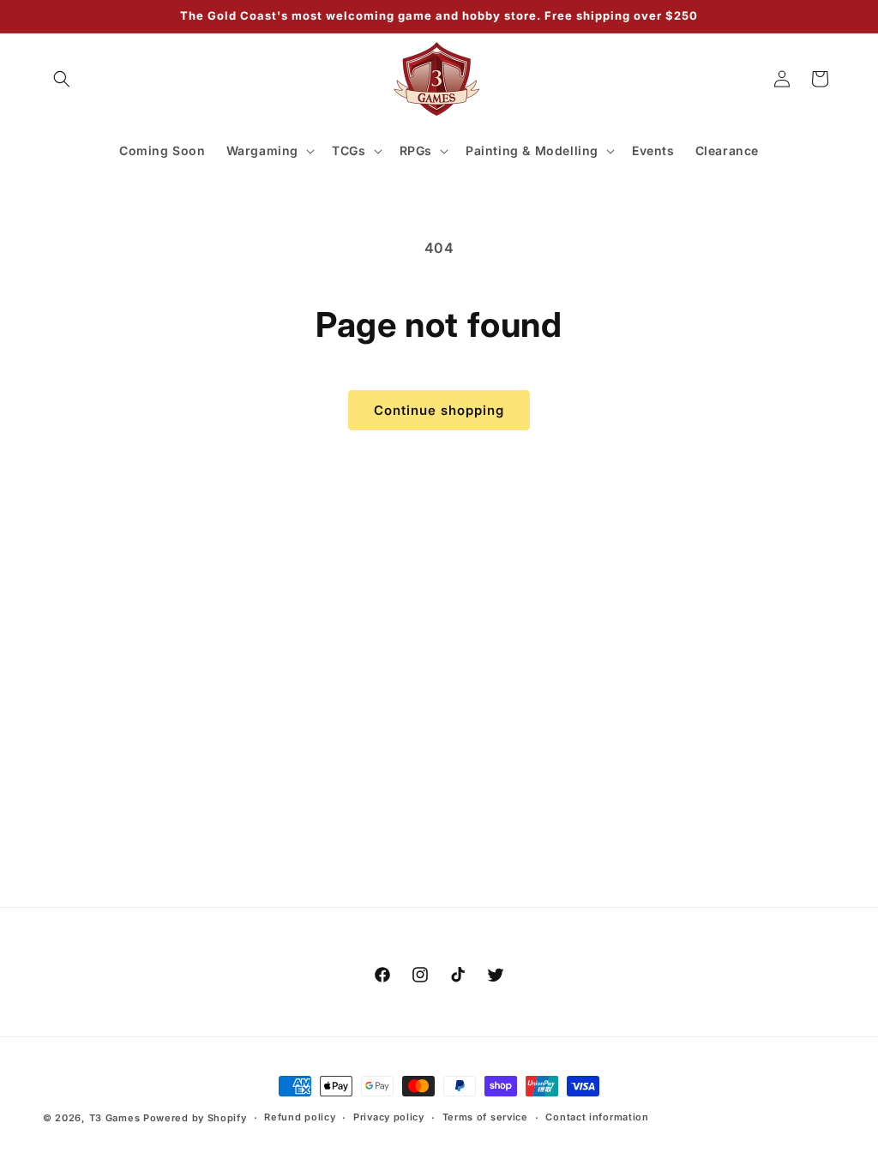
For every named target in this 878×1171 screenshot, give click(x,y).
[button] (62, 79)
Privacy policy (388, 1117)
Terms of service (485, 1117)
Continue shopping (439, 410)
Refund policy (299, 1117)
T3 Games (115, 1118)
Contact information (596, 1117)
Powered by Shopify (195, 1118)
